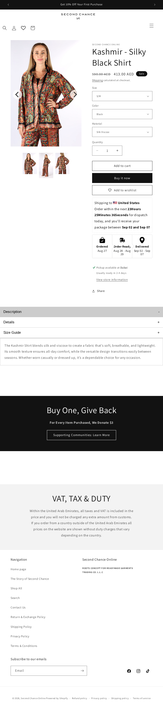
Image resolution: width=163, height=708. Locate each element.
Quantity (97, 142)
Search (15, 598)
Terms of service (142, 698)
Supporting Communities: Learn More (81, 435)
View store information (112, 280)
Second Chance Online (33, 698)
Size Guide (12, 333)
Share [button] (101, 291)
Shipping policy (120, 698)
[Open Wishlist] (23, 28)
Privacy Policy (20, 636)
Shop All (16, 588)
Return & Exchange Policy (28, 617)
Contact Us (18, 607)
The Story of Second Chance (30, 579)
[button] (151, 25)
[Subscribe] (82, 671)
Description (12, 312)
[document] (46, 94)
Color (95, 105)
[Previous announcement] (8, 4)
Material (97, 123)
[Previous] (17, 94)
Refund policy (79, 698)
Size (94, 88)
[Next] (74, 94)
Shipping (97, 80)
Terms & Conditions (24, 646)
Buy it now (122, 178)
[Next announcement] (154, 4)
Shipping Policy (21, 627)
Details (8, 322)
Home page (18, 569)
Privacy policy (99, 698)
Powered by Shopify (57, 698)
